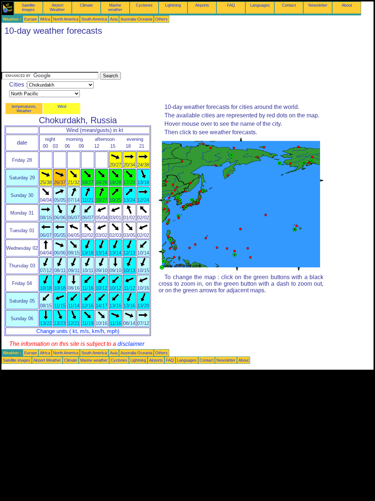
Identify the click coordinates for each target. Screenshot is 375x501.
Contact (289, 5)
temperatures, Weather (24, 108)
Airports (202, 5)
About (347, 5)
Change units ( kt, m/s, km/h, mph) (77, 331)
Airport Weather (57, 7)
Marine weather (115, 7)
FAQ (231, 5)
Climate (86, 5)
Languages (260, 5)
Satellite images (28, 7)
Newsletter (317, 5)
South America (94, 19)
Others (161, 19)
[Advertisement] (134, 55)
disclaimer (131, 344)
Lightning (173, 5)
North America (65, 19)
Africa (45, 19)
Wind (61, 106)
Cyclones (144, 5)
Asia (114, 19)
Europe (30, 19)
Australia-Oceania (136, 19)
